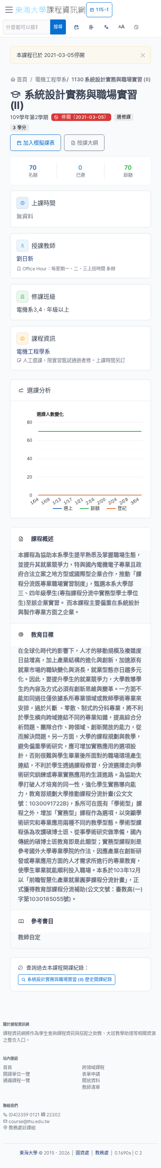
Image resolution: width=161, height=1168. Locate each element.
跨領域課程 (93, 1067)
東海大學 (28, 1153)
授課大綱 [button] (87, 142)
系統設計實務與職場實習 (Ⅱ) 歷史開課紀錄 (69, 979)
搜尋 (58, 27)
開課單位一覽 (16, 1074)
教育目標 (42, 634)
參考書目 (42, 921)
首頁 (21, 79)
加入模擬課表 (39, 142)
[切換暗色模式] (136, 26)
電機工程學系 (51, 79)
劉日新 (24, 258)
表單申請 (91, 1074)
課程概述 (42, 538)
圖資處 (82, 1153)
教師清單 (91, 1087)
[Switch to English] (106, 26)
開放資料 (91, 1080)
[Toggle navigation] (9, 10)
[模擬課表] (76, 26)
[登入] (91, 26)
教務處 (102, 1153)
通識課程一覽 (16, 1080)
